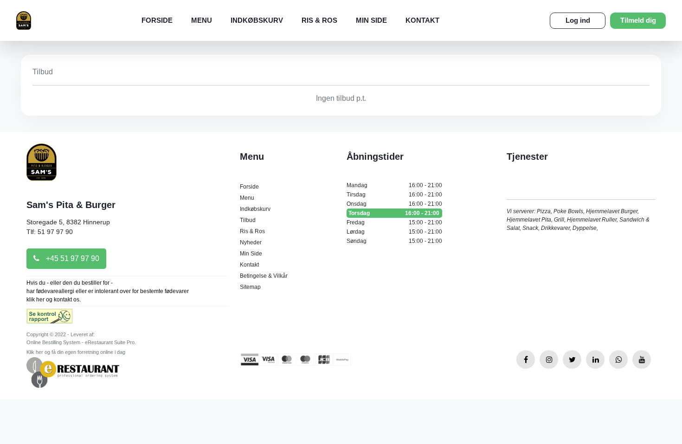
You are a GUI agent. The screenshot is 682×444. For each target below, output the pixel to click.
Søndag (394, 241)
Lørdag (394, 232)
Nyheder (251, 242)
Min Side (371, 20)
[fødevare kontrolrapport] (49, 319)
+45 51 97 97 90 (71, 258)
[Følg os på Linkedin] (595, 359)
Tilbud (248, 220)
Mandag (394, 185)
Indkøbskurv (257, 20)
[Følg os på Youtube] (641, 359)
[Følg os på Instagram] (549, 359)
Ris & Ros (319, 20)
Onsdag (394, 204)
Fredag (394, 222)
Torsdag (393, 213)
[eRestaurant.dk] (72, 372)
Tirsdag (394, 194)
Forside (157, 20)
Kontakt (422, 20)
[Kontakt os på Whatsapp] (618, 359)
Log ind (578, 20)
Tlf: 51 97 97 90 (49, 231)
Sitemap (250, 287)
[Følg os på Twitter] (572, 359)
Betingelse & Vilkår (264, 276)
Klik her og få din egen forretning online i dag (75, 352)
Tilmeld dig (638, 20)
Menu (201, 20)
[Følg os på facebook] (525, 359)
